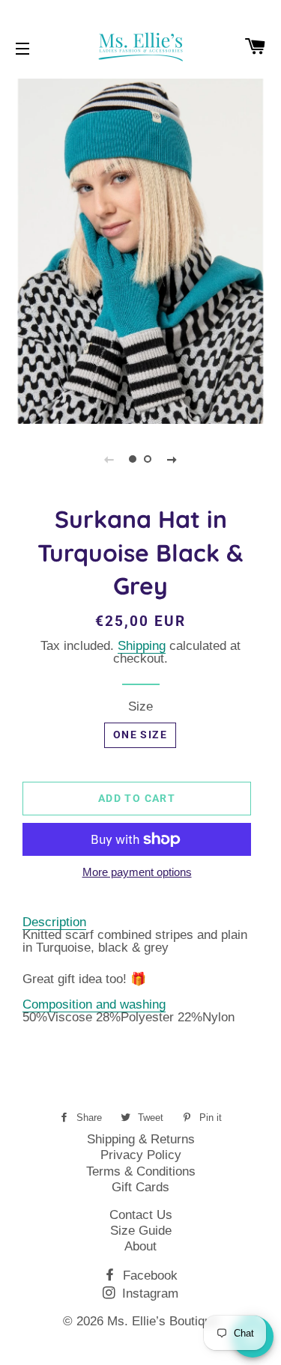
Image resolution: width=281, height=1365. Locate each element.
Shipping (142, 646)
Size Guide (141, 1230)
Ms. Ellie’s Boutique (162, 1321)
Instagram (148, 1293)
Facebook (148, 1275)
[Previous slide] (109, 459)
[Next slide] (172, 459)
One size (140, 735)
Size (140, 706)
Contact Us (140, 1215)
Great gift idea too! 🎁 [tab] (84, 979)
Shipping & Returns (141, 1139)
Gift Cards (140, 1187)
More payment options (137, 872)
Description (54, 922)
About (140, 1246)
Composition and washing (94, 1004)
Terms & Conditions (141, 1171)
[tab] (140, 970)
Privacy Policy (140, 1155)
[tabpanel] (140, 249)
